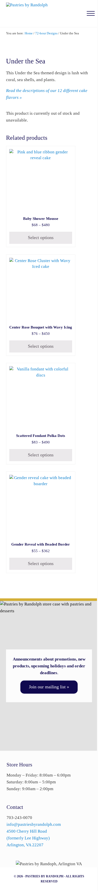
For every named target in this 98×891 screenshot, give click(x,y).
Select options (41, 237)
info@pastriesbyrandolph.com (34, 824)
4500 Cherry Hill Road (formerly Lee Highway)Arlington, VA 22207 (28, 838)
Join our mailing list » (49, 686)
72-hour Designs (46, 33)
